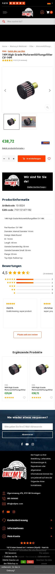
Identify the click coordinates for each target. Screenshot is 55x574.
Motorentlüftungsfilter (45, 46)
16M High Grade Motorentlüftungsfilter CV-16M (15, 389)
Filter (31, 46)
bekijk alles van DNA (16, 51)
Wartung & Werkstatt (18, 46)
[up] (13, 158)
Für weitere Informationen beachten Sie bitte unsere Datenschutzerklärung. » (44, 562)
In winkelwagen (34, 159)
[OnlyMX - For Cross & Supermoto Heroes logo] (27, 12)
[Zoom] (47, 107)
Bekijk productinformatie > (13, 148)
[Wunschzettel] (49, 158)
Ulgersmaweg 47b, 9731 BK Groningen (23, 493)
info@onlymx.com (15, 504)
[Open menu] (5, 12)
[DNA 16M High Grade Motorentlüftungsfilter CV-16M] (15, 369)
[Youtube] (27, 444)
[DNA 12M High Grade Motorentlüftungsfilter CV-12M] (42, 369)
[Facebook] (22, 444)
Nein (30, 562)
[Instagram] (33, 444)
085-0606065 (12, 498)
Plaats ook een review (27, 335)
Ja (23, 562)
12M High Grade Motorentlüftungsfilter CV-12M (42, 389)
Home (4, 46)
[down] (4, 158)
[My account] (42, 12)
